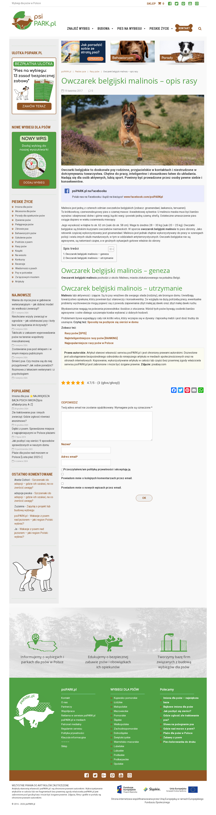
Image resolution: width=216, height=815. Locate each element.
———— (65, 741)
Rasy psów (21, 246)
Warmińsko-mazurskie (126, 741)
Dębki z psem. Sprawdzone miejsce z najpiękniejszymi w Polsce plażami (33, 431)
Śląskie (118, 719)
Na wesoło (20, 255)
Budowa (104, 29)
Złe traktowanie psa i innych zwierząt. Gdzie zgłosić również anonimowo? (31, 417)
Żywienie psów (23, 220)
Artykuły (19, 281)
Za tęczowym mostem (27, 277)
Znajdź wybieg (78, 29)
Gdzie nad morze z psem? (179, 728)
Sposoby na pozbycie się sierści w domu (112, 322)
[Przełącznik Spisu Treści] (109, 249)
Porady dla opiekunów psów (30, 215)
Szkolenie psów (23, 237)
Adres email (69, 456)
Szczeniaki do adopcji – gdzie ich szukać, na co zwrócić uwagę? (33, 483)
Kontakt (65, 697)
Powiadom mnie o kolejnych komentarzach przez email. (96, 478)
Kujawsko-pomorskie (125, 697)
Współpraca (68, 711)
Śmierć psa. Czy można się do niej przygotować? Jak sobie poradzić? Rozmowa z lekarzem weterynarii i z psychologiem (33, 367)
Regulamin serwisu (71, 728)
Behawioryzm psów (25, 233)
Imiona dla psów (23, 207)
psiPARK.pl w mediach (73, 719)
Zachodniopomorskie (126, 728)
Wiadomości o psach (26, 268)
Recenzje (20, 264)
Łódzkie (118, 702)
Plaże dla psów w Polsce (178, 733)
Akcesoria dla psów (25, 211)
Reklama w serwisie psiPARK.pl (78, 715)
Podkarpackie (121, 759)
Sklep (151, 3)
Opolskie (118, 763)
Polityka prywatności (72, 733)
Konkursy (20, 259)
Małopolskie (120, 706)
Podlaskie (119, 755)
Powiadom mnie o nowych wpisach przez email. (91, 487)
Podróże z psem (24, 242)
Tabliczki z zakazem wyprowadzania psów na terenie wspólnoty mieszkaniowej (33, 337)
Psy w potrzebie (23, 272)
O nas (64, 702)
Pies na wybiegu (129, 29)
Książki (18, 250)
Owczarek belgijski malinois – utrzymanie (89, 258)
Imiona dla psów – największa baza (180, 700)
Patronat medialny (71, 724)
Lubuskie (119, 750)
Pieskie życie (159, 29)
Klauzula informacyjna (73, 737)
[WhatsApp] (200, 390)
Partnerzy (66, 706)
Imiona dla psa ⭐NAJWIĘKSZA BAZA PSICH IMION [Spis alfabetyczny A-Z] (31, 400)
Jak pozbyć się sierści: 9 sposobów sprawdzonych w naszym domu (33, 443)
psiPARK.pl (21, 515)
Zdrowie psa (21, 228)
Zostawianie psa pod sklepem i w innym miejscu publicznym (32, 351)
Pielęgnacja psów (24, 224)
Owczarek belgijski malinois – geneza (87, 254)
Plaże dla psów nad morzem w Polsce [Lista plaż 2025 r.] (30, 455)
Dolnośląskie (121, 733)
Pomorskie (120, 715)
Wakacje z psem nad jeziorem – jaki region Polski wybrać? (33, 519)
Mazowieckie (121, 711)
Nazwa (66, 444)
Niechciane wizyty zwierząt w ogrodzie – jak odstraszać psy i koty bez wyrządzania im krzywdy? (33, 321)
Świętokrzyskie (122, 737)
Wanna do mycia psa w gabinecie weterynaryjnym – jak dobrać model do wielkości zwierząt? (32, 304)
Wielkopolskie (121, 724)
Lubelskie (119, 746)
